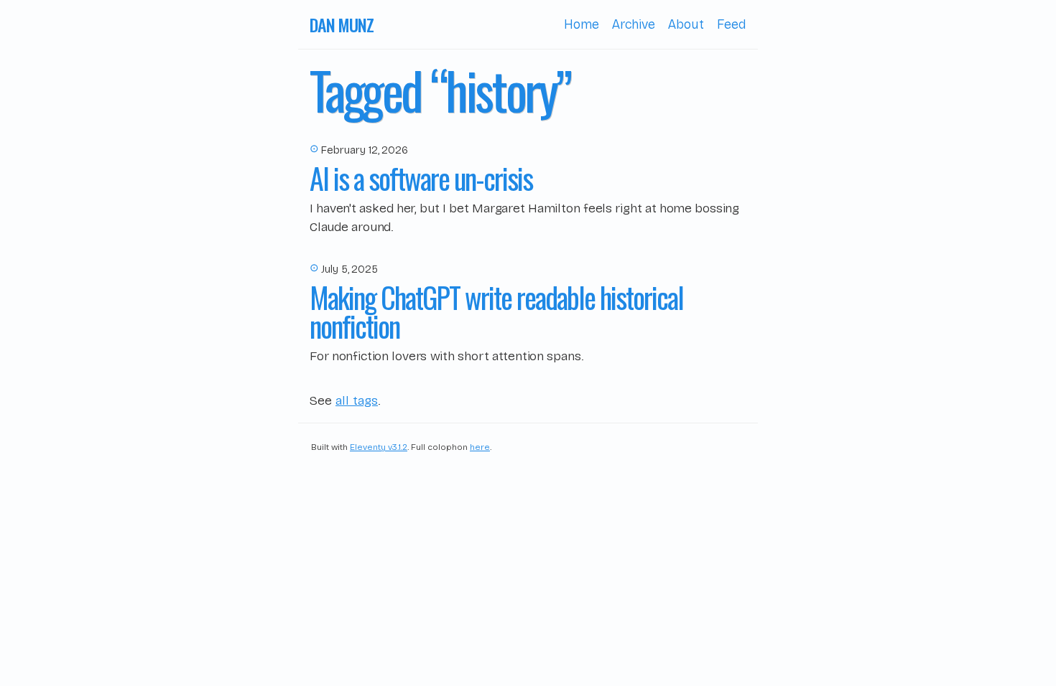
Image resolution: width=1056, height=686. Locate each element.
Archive (633, 24)
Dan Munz (341, 24)
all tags (356, 400)
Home (581, 24)
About (686, 24)
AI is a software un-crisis (421, 178)
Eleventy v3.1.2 (378, 447)
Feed (731, 24)
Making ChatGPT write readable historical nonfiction (496, 311)
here (480, 447)
